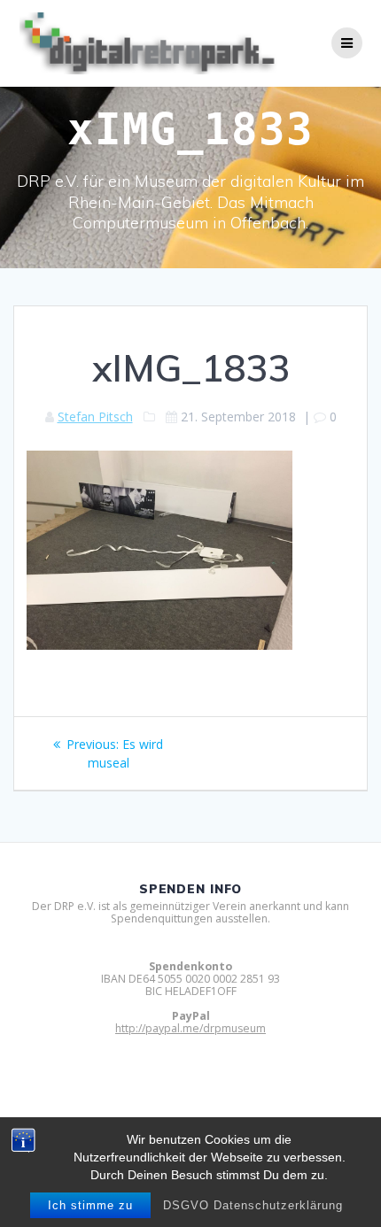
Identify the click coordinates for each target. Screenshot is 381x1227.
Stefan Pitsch (95, 416)
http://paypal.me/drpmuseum (190, 1028)
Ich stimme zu (90, 1205)
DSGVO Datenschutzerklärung (253, 1205)
